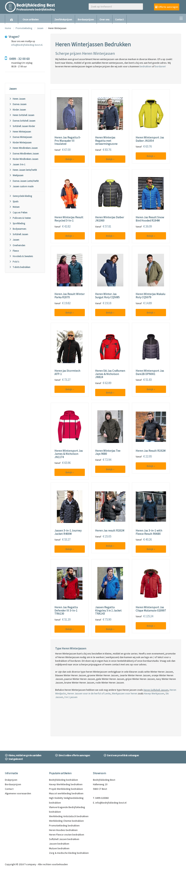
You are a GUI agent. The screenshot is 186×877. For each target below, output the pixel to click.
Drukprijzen (11, 779)
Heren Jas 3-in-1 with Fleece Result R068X (149, 532)
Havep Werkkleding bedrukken (65, 784)
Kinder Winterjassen (22, 142)
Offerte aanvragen (168, 7)
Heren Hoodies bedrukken (63, 830)
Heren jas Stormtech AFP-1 (67, 372)
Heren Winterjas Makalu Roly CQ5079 (150, 295)
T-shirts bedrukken (21, 267)
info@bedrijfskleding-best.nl (26, 44)
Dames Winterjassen (22, 137)
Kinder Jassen (19, 109)
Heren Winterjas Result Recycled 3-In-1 (68, 219)
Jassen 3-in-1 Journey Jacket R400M (68, 532)
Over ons (105, 19)
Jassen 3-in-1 (19, 164)
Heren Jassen (19, 98)
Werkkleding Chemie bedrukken (66, 820)
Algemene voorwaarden (18, 793)
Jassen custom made (23, 186)
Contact (119, 19)
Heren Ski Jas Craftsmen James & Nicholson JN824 (110, 374)
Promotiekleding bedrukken (64, 825)
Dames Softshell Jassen (24, 120)
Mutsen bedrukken (59, 848)
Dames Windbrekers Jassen (26, 153)
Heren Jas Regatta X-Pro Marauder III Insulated (67, 140)
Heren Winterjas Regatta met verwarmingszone (106, 140)
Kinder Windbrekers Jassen (25, 159)
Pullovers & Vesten (22, 217)
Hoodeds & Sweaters (23, 256)
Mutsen (16, 206)
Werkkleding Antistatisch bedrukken (68, 816)
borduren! (160, 66)
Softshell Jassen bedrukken (64, 839)
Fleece (16, 250)
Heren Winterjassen (22, 131)
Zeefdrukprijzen (63, 19)
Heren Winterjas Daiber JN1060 (109, 219)
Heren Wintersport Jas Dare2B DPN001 (150, 372)
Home (8, 28)
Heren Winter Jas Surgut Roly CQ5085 (107, 295)
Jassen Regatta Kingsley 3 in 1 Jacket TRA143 (108, 610)
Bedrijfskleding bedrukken (63, 779)
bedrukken (145, 66)
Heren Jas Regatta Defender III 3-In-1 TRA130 (66, 610)
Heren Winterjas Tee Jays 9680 (107, 452)
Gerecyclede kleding (22, 196)
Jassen (40, 28)
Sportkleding (19, 223)
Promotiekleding (24, 28)
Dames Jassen (20, 104)
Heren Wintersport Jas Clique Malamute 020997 (151, 609)
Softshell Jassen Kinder (24, 126)
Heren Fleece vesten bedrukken (66, 834)
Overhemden (19, 245)
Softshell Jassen (20, 234)
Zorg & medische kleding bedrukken (69, 853)
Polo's (16, 261)
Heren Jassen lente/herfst (25, 169)
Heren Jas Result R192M (151, 450)
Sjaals (15, 201)
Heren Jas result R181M (109, 530)
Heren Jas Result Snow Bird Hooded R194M (150, 219)
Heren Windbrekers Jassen (25, 147)
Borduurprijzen (86, 19)
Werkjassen (18, 175)
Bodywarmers (19, 228)
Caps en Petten (20, 212)
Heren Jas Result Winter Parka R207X (69, 295)
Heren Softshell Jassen (23, 115)
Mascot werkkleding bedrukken (66, 793)
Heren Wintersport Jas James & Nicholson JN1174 (68, 454)
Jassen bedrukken (59, 843)
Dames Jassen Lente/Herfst (26, 180)
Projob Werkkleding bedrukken (66, 788)
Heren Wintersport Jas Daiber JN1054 (150, 139)
